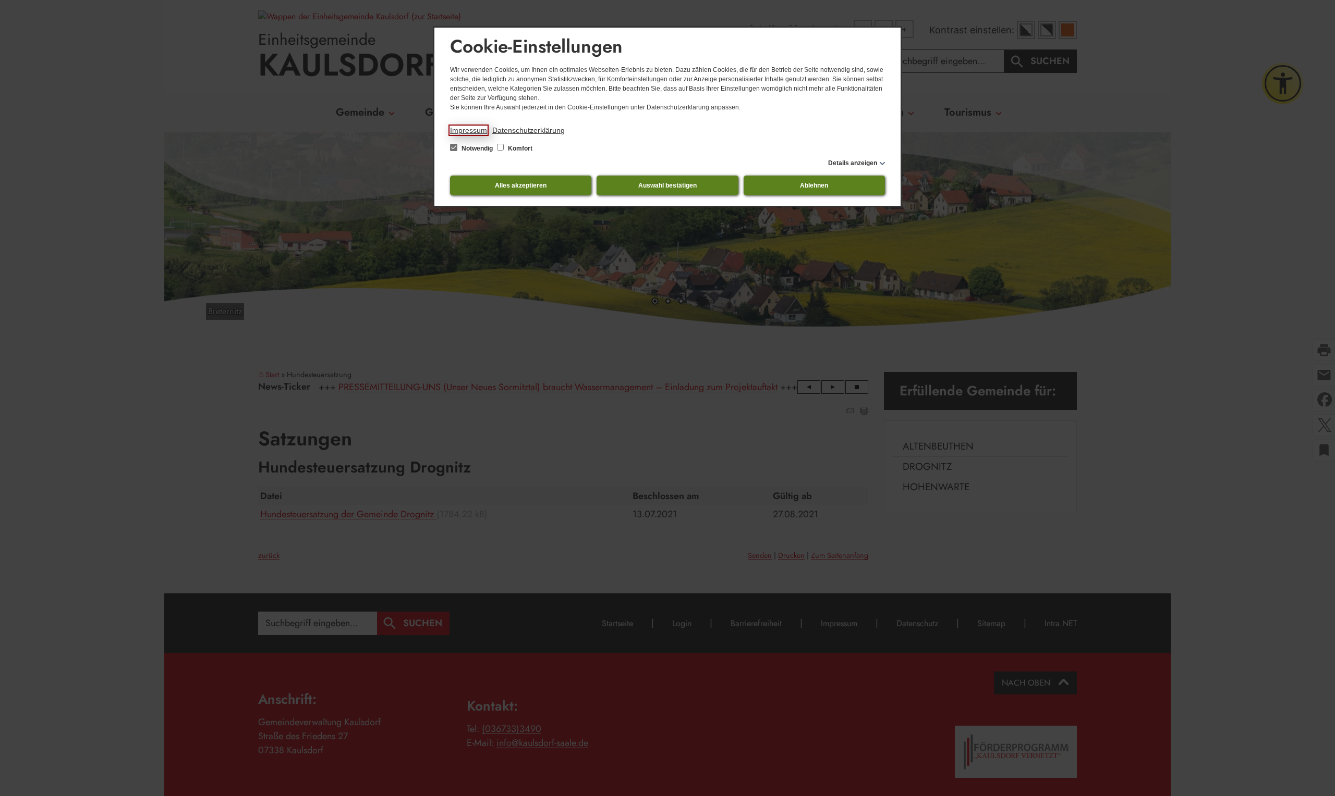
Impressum (468, 130)
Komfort (519, 148)
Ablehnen (814, 185)
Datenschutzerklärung (528, 130)
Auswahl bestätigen (667, 185)
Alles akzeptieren (521, 185)
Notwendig (477, 148)
